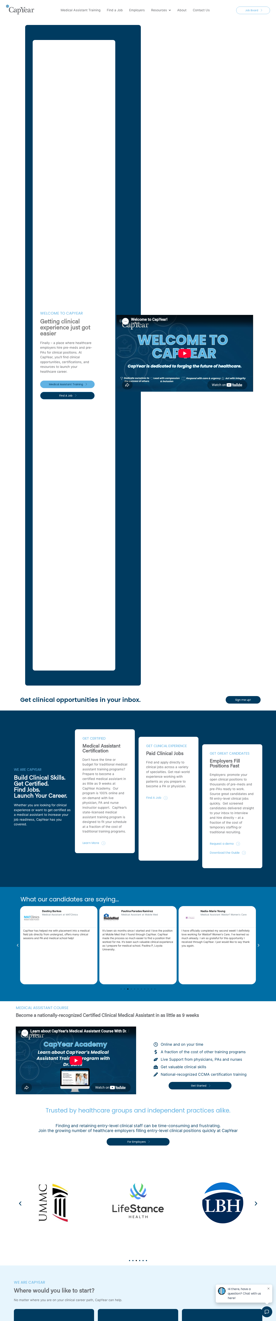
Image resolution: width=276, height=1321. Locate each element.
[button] (18, 945)
